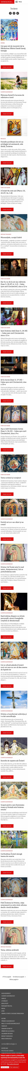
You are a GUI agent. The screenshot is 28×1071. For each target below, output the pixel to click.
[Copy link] (17, 13)
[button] (18, 2)
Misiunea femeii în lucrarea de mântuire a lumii (12, 96)
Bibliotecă (4, 1003)
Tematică (4, 1026)
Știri (2, 1011)
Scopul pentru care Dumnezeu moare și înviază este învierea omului (12, 807)
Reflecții (3, 138)
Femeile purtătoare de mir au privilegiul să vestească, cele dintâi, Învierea (12, 144)
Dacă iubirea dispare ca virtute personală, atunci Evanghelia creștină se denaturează (12, 618)
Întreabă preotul (6, 1006)
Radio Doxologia (6, 1038)
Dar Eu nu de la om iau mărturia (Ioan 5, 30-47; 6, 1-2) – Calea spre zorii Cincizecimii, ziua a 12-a (14, 284)
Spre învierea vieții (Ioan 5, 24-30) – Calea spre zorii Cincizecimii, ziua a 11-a (14, 333)
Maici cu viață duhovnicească (10, 1023)
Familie (3, 998)
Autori (3, 1018)
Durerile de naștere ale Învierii (12, 760)
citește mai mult (7, 67)
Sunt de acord (5, 1067)
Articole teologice (6, 234)
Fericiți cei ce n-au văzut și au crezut (12, 523)
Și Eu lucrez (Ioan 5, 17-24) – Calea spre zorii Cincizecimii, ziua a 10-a (13, 382)
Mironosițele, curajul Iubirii (11, 237)
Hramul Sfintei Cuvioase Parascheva (12, 1013)
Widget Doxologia (7, 1036)
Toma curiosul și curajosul (11, 478)
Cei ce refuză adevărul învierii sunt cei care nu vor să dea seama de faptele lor (14, 667)
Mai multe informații (13, 1064)
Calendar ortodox (7, 1033)
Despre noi (4, 1048)
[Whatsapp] (14, 13)
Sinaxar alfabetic (6, 1028)
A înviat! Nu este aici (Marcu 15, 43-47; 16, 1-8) (13, 192)
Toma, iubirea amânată (10, 950)
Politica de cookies (7, 1051)
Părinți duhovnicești (8, 1021)
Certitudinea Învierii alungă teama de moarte (11, 855)
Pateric (3, 43)
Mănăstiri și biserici (7, 1031)
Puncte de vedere (5, 187)
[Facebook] (10, 13)
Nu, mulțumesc (14, 1067)
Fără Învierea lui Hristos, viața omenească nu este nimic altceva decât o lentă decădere (14, 905)
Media (3, 1008)
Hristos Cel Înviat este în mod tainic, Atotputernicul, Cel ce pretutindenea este (12, 569)
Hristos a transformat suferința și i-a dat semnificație (14, 715)
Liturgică (4, 1001)
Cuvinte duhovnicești (7, 92)
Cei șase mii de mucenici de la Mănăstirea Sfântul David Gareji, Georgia (13, 48)
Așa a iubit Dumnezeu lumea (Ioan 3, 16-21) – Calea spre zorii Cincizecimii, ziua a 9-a (13, 431)
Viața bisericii (6, 993)
